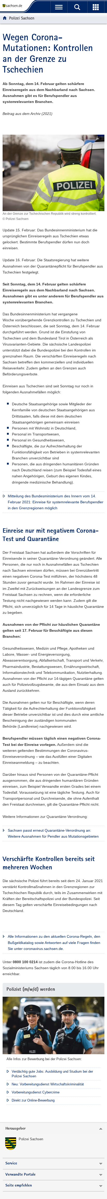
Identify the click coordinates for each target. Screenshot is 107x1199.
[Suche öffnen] (77, 7)
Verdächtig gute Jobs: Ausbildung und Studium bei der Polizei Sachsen (52, 1074)
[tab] (53, 1129)
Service (11, 1163)
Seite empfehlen (18, 1186)
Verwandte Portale (20, 1175)
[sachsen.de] (13, 6)
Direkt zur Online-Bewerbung (33, 1100)
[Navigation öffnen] (59, 7)
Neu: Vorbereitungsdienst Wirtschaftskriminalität (48, 1084)
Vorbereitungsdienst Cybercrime (35, 1092)
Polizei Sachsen (21, 18)
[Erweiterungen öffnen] (95, 7)
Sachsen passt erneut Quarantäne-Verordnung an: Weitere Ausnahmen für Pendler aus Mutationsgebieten (53, 833)
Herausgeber (15, 1129)
